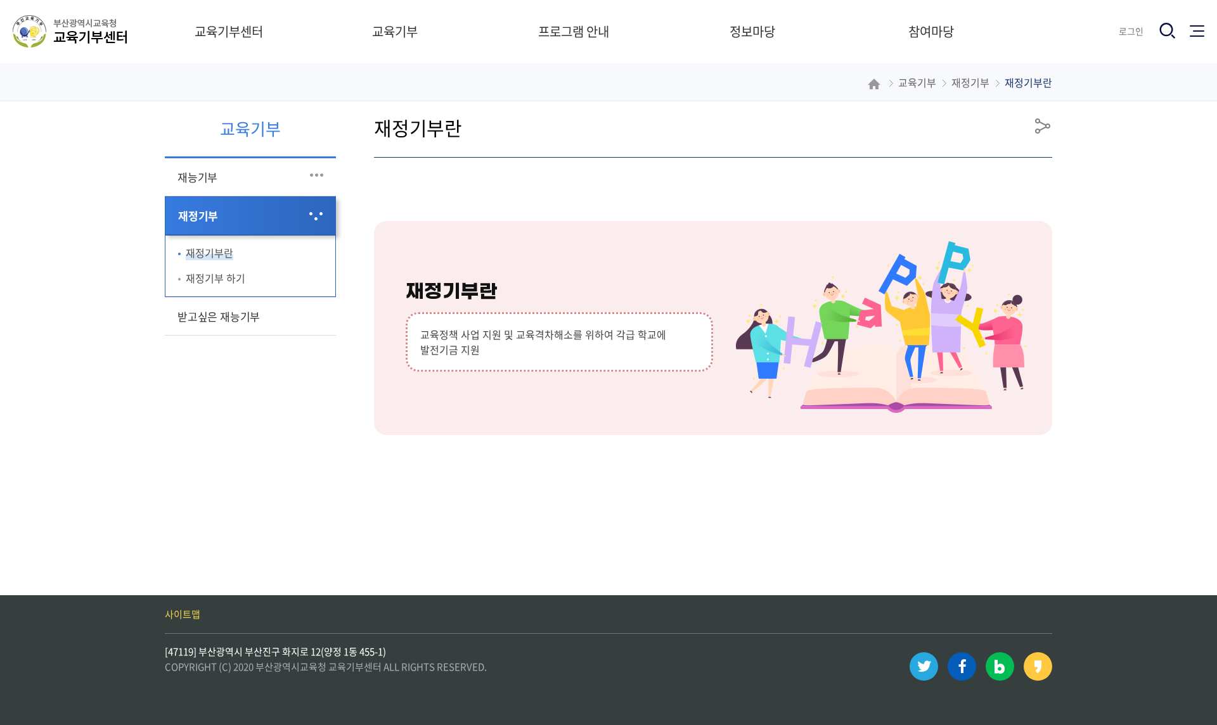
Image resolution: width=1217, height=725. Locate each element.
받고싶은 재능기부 (218, 316)
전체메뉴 (1199, 26)
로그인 (1131, 31)
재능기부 (197, 177)
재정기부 (198, 216)
